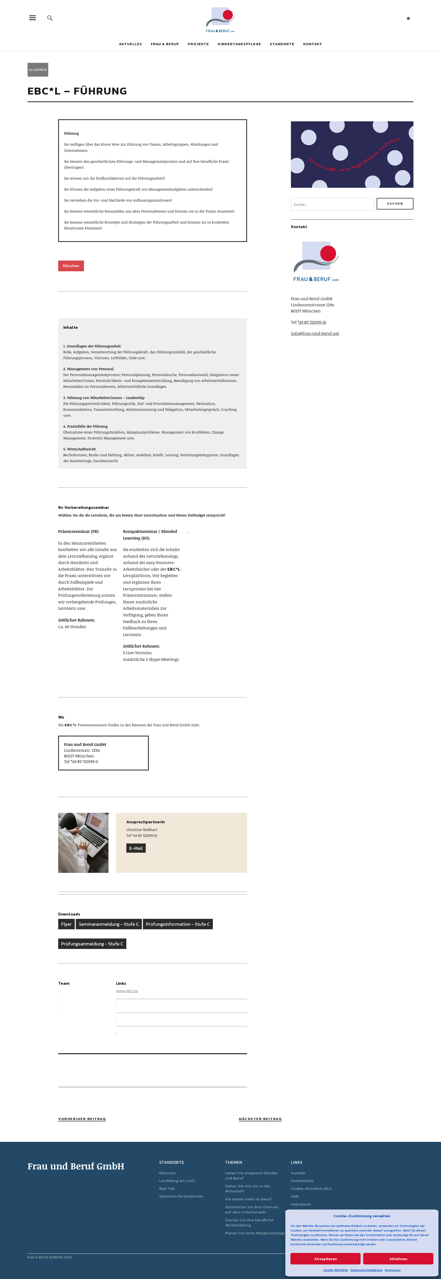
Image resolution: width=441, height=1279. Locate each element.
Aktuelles (130, 44)
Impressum (393, 1270)
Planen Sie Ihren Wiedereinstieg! (255, 1233)
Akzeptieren (325, 1259)
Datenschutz (302, 1180)
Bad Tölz (167, 1188)
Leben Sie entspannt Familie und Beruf (251, 1175)
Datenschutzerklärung (366, 1270)
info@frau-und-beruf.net (315, 333)
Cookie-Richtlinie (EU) (311, 1188)
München (167, 1173)
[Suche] (50, 17)
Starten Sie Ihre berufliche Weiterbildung (249, 1222)
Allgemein (38, 69)
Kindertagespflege (239, 44)
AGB (295, 1196)
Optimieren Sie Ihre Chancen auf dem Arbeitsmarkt (251, 1209)
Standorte (282, 44)
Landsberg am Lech (177, 1180)
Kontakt (312, 44)
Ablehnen (398, 1259)
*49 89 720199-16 (312, 322)
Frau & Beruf (165, 44)
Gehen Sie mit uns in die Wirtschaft (247, 1188)
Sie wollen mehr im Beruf (248, 1199)
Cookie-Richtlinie (335, 1270)
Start (408, 17)
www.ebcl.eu (127, 990)
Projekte (198, 44)
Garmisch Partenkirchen (181, 1196)
